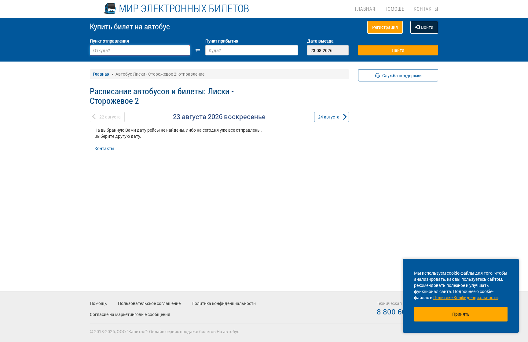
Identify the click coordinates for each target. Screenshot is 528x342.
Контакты (426, 9)
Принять (461, 314)
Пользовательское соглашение (149, 303)
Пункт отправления (109, 41)
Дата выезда (320, 41)
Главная (365, 9)
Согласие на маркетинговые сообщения (130, 314)
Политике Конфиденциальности (465, 297)
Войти (427, 27)
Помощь (394, 9)
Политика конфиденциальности (224, 303)
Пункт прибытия (221, 41)
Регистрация (385, 27)
